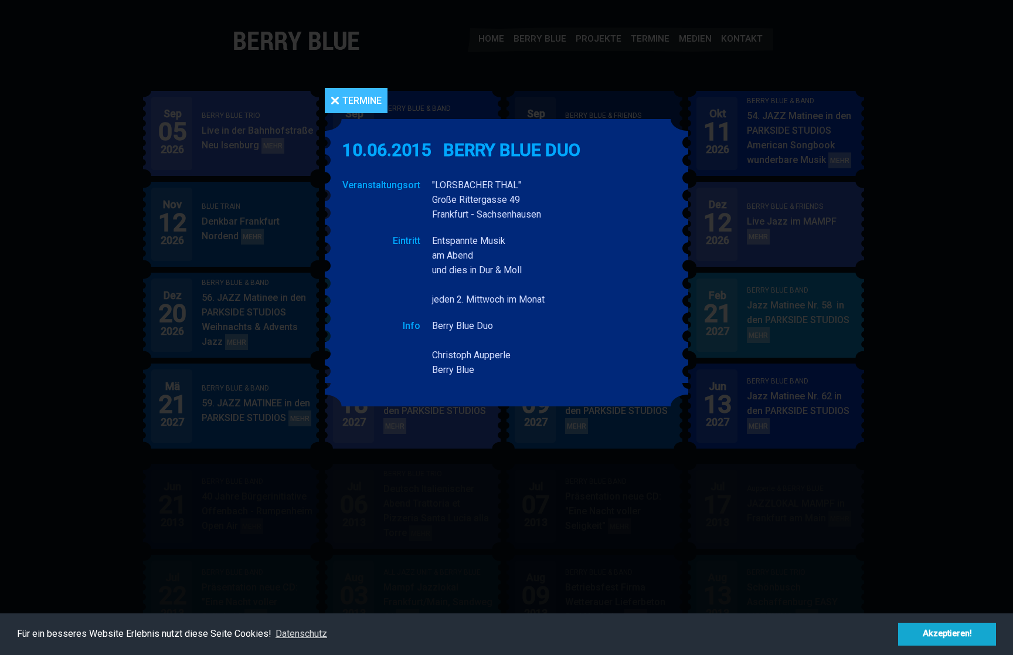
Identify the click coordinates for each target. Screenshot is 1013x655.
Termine (362, 100)
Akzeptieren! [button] (947, 634)
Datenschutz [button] (301, 633)
